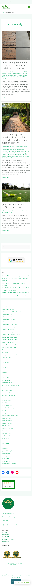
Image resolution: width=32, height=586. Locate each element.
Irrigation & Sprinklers (8, 539)
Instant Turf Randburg (8, 370)
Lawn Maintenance (7, 382)
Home (3, 12)
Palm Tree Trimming (8, 408)
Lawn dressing (6, 380)
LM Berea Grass (6, 400)
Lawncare (4, 398)
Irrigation (4, 372)
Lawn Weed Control (7, 392)
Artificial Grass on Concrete (20, 75)
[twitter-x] (16, 525)
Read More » (5, 98)
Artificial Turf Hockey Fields (9, 337)
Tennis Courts (5, 438)
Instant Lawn (5, 362)
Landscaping (5, 541)
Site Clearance (6, 425)
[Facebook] (3, 472)
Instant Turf (5, 367)
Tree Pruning (5, 443)
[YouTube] (17, 472)
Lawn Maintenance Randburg (10, 385)
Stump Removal (6, 433)
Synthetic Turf (6, 435)
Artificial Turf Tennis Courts (9, 342)
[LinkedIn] (7, 472)
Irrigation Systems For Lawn (10, 375)
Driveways (5, 76)
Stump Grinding (6, 430)
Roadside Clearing (7, 420)
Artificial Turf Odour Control (9, 156)
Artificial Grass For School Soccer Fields (13, 312)
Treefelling (5, 448)
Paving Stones (17, 76)
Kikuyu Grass (5, 377)
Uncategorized (6, 453)
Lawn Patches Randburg (9, 387)
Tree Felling (5, 532)
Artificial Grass (5, 72)
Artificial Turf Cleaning (8, 154)
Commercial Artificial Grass (9, 347)
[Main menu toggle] (29, 7)
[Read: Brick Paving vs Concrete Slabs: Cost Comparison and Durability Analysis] (16, 45)
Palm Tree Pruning (7, 405)
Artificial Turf (5, 536)
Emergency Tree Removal (9, 355)
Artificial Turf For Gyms (21, 154)
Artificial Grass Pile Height (20, 153)
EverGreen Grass (6, 357)
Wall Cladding (5, 458)
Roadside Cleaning (7, 418)
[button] (16, 260)
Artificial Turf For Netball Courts (10, 334)
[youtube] (12, 525)
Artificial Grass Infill (24, 148)
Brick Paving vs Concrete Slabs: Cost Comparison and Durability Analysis (14, 65)
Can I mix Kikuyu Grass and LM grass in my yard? (15, 276)
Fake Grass (5, 360)
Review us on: (9, 485)
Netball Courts (6, 403)
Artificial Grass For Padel (16, 72)
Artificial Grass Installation (15, 73)
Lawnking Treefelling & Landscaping (15, 564)
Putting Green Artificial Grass (10, 415)
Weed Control (6, 461)
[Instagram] (12, 472)
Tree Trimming (6, 446)
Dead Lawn (5, 349)
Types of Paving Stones (8, 451)
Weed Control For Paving (9, 463)
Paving (10, 76)
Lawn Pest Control (7, 390)
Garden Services (6, 543)
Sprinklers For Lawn (7, 428)
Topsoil (4, 441)
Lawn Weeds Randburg (8, 395)
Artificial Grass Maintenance (16, 151)
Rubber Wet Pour (7, 423)
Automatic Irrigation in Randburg (11, 344)
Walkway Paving (10, 158)
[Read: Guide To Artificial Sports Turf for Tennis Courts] (16, 192)
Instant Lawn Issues (7, 365)
